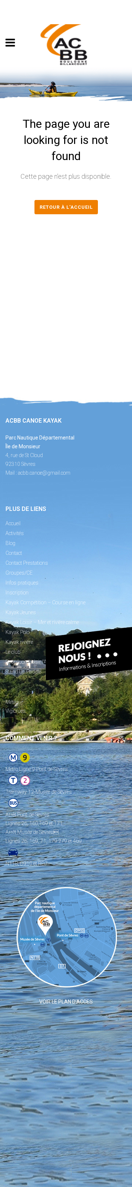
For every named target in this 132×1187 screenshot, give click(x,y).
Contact (14, 553)
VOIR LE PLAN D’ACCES (66, 1002)
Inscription (17, 592)
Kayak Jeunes (21, 612)
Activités (15, 533)
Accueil (13, 523)
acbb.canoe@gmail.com (44, 473)
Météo (12, 702)
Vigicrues (16, 711)
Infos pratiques (22, 583)
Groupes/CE (19, 573)
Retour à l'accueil (66, 207)
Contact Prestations (27, 563)
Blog (10, 543)
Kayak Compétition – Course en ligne (45, 602)
